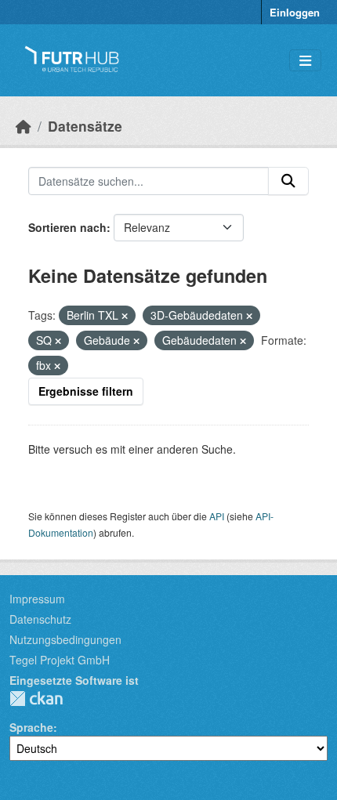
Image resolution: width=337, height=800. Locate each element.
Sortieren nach (67, 227)
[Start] (23, 126)
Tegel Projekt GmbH (59, 660)
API (216, 516)
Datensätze (85, 126)
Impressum (37, 598)
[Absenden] (288, 181)
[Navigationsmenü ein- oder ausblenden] (305, 60)
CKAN (36, 698)
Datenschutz (40, 619)
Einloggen (295, 12)
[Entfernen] (124, 316)
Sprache (31, 727)
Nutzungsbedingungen (65, 639)
